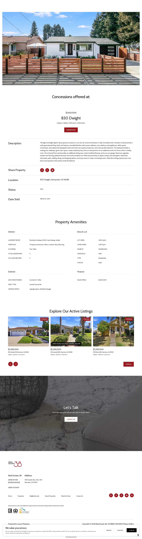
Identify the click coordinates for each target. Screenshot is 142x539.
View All (128, 364)
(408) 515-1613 (13, 480)
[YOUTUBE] (127, 495)
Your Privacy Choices (71, 537)
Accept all (131, 530)
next (15, 364)
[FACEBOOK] (116, 495)
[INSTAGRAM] (121, 495)
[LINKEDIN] (132, 495)
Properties (21, 496)
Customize (120, 530)
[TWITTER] (111, 495)
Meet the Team (66, 496)
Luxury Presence (23, 524)
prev (10, 364)
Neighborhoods (34, 496)
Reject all (109, 530)
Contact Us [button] (71, 419)
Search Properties (50, 496)
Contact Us (79, 496)
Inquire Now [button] (71, 130)
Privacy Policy (128, 524)
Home (10, 496)
